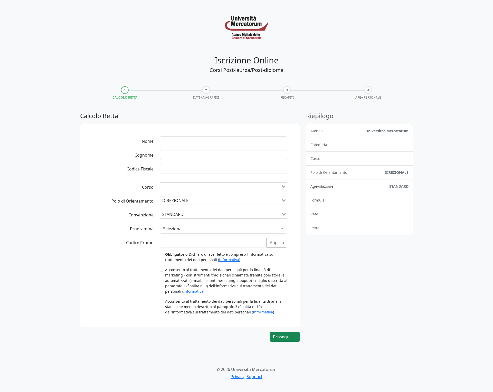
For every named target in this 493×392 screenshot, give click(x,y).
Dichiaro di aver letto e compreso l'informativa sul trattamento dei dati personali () (219, 257)
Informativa (229, 259)
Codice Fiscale (140, 169)
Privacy (237, 376)
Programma (142, 229)
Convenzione (141, 215)
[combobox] (223, 186)
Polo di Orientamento (132, 201)
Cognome (144, 155)
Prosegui (282, 337)
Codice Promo (140, 242)
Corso (148, 187)
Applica (277, 242)
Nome (148, 141)
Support (254, 376)
